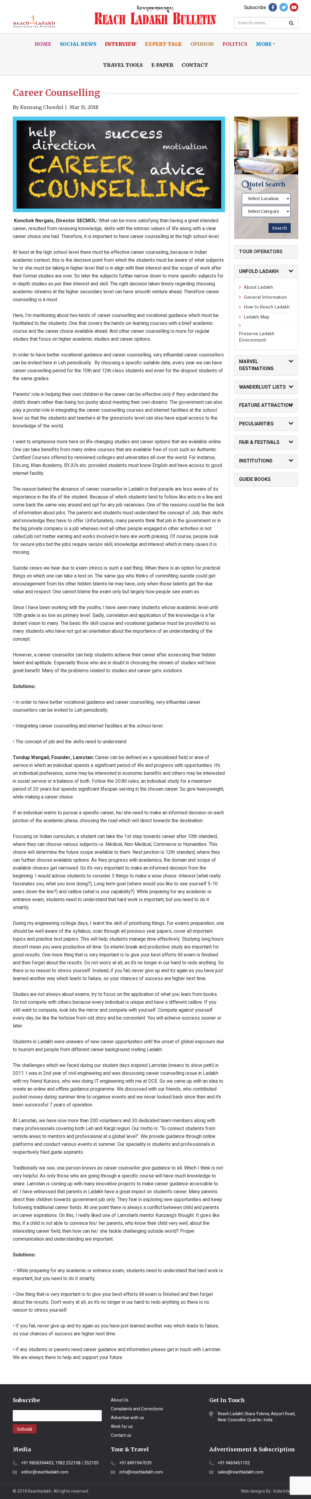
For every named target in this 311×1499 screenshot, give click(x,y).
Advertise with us (127, 1418)
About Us (119, 1400)
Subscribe (255, 7)
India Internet (285, 1491)
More (264, 44)
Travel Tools (123, 65)
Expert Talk (163, 44)
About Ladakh (258, 287)
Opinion (202, 44)
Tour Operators (260, 251)
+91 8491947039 (135, 1463)
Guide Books (255, 479)
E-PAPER (162, 65)
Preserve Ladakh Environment (257, 336)
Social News (78, 44)
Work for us (122, 1426)
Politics (234, 44)
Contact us (121, 1435)
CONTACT (195, 65)
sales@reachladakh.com (240, 1472)
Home (43, 44)
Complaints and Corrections (137, 1409)
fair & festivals (259, 442)
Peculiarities (256, 424)
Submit (24, 1429)
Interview (120, 44)
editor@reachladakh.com (44, 1472)
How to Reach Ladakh (267, 307)
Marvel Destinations (256, 365)
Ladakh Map (256, 317)
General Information (265, 297)
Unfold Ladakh (259, 271)
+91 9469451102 (234, 1463)
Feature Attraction (265, 405)
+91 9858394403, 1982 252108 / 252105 (60, 1463)
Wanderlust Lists (262, 387)
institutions (255, 461)
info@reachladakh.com (141, 1472)
